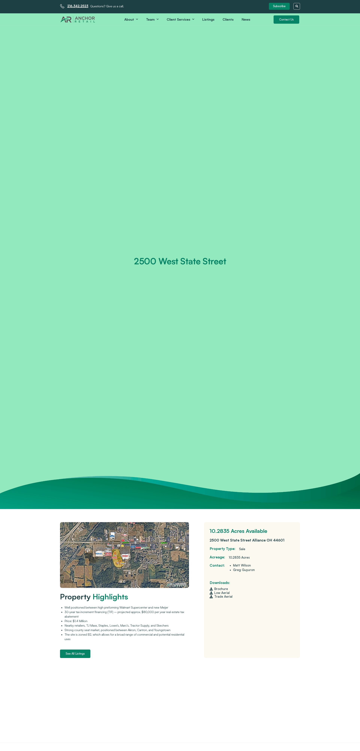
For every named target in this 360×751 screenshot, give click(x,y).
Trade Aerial (223, 596)
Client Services (178, 19)
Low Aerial (222, 593)
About (129, 19)
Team (150, 19)
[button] (279, 6)
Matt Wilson (242, 565)
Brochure (221, 589)
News (246, 19)
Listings (208, 19)
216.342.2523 (77, 6)
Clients (228, 19)
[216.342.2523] (62, 6)
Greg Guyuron (244, 570)
